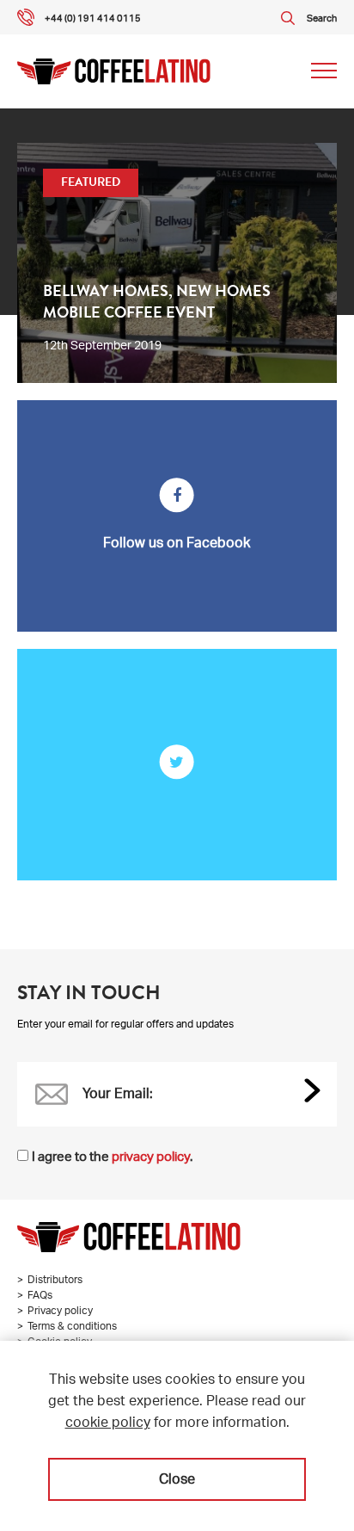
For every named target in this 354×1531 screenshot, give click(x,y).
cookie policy (107, 1424)
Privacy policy (60, 1311)
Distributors (54, 1280)
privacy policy (151, 1157)
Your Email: (117, 1095)
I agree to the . (112, 1157)
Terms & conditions (72, 1327)
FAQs (39, 1296)
